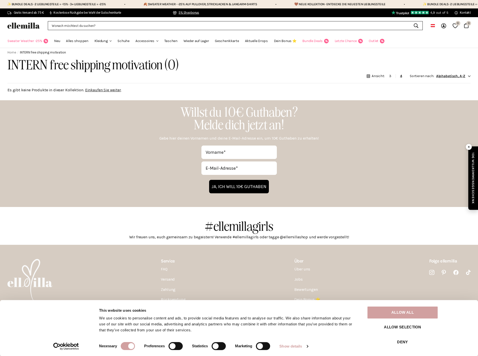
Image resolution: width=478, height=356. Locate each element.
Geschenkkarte (227, 41)
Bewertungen (306, 289)
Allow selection (402, 327)
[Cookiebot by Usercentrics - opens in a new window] (66, 346)
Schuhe (123, 41)
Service (168, 261)
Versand (168, 279)
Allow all (402, 312)
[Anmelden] (443, 25)
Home (11, 52)
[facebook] (456, 272)
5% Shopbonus (189, 12)
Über (298, 261)
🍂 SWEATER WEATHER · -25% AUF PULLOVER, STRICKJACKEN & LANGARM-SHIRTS (183, 4)
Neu (57, 41)
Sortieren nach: (422, 76)
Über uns (302, 269)
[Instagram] (431, 272)
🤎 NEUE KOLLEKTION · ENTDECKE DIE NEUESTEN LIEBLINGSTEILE (322, 4)
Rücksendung (173, 299)
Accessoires (144, 41)
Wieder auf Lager (196, 41)
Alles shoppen (77, 41)
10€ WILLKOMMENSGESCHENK (473, 178)
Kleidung (101, 41)
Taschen (171, 41)
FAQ (164, 269)
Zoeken (416, 25)
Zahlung (168, 289)
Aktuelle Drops (256, 41)
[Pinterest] (444, 272)
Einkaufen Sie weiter (103, 90)
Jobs (298, 279)
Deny (402, 342)
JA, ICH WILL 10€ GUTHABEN (239, 186)
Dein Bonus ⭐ (285, 41)
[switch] (176, 346)
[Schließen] (469, 147)
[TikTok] (468, 272)
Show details (290, 346)
